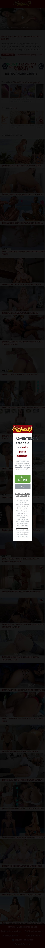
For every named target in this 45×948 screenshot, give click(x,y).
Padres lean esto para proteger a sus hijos (22, 495)
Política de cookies (22, 528)
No (22, 486)
